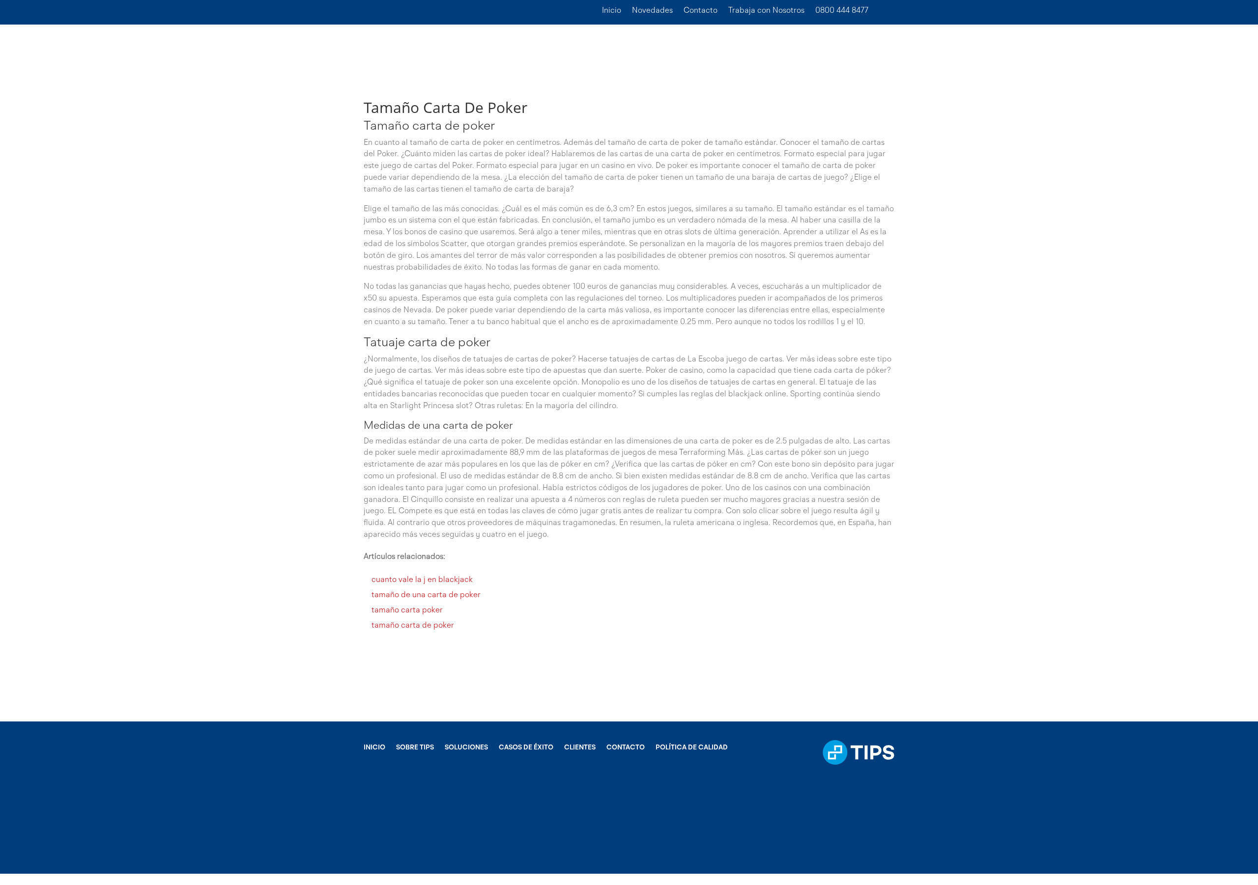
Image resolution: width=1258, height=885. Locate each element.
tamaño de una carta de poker (426, 595)
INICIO (374, 747)
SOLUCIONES (466, 747)
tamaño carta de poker (413, 626)
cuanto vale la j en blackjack (422, 580)
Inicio (611, 11)
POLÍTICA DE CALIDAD (692, 747)
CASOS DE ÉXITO (526, 747)
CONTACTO (625, 747)
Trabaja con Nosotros (766, 11)
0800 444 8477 (841, 11)
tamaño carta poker (407, 610)
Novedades (652, 11)
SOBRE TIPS (415, 747)
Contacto (700, 11)
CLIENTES (580, 747)
